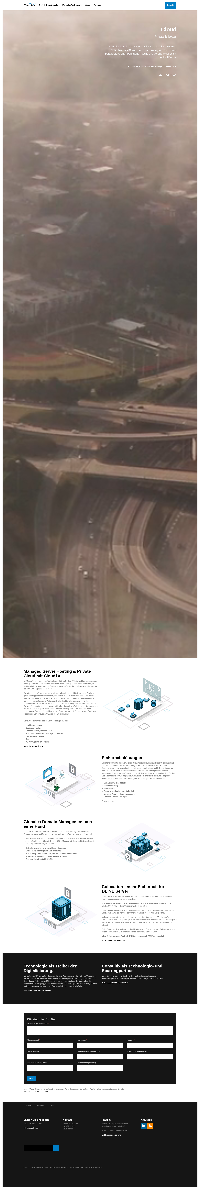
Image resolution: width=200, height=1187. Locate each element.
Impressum (64, 1167)
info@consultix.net (31, 1128)
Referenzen (39, 1167)
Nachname (82, 1040)
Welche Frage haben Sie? (38, 1024)
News (46, 1167)
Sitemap (52, 1167)
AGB (57, 1167)
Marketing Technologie (72, 5)
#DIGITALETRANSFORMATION (115, 983)
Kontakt (170, 5)
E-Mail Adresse (33, 1051)
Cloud (88, 5)
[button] (56, 1148)
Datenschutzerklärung (39, 1091)
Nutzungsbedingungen (77, 1167)
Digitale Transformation (49, 5)
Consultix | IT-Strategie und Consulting (30, 4)
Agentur (97, 5)
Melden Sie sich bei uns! (111, 1135)
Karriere (32, 1167)
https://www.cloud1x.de (33, 746)
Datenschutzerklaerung (92, 1167)
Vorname (131, 1040)
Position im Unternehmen (137, 1051)
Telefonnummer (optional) (37, 1063)
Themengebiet (33, 1040)
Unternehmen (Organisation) (89, 1051)
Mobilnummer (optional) (86, 1063)
